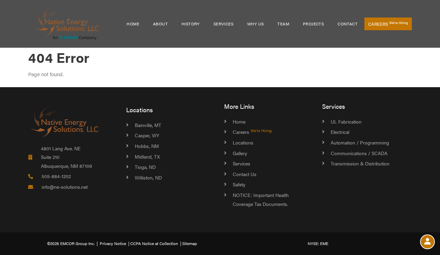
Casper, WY (147, 135)
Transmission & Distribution (360, 163)
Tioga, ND (145, 166)
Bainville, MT (148, 124)
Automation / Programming (360, 142)
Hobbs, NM (147, 145)
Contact (348, 24)
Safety (239, 184)
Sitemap (189, 243)
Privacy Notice (113, 243)
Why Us (255, 24)
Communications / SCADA (359, 153)
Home (132, 24)
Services (223, 24)
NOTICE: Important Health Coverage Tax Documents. (261, 199)
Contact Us (244, 174)
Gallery (240, 153)
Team (283, 24)
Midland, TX (147, 156)
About (160, 24)
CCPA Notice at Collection (154, 243)
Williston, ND (148, 177)
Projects (313, 24)
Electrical (340, 131)
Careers (388, 23)
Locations (139, 109)
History (191, 24)
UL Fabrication (346, 121)
